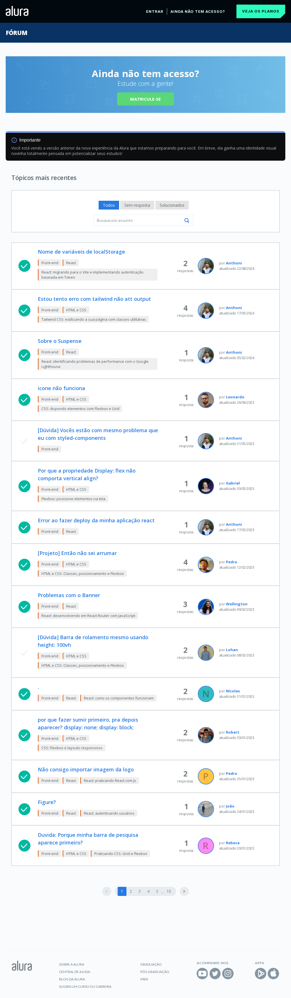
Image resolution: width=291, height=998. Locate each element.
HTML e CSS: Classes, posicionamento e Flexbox (82, 573)
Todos (109, 205)
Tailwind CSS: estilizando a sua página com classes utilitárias (93, 319)
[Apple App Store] (273, 973)
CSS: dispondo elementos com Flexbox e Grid (80, 408)
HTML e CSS (76, 309)
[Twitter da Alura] (215, 973)
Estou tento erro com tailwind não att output (94, 298)
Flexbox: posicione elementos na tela (73, 498)
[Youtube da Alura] (202, 973)
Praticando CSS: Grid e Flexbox (120, 853)
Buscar (186, 220)
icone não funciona (61, 388)
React (71, 262)
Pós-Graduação (154, 972)
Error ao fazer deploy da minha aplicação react (96, 520)
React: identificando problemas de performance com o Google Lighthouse (95, 364)
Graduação (151, 964)
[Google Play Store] (260, 973)
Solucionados (172, 205)
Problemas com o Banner (69, 595)
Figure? (47, 802)
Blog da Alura (72, 979)
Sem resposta (137, 205)
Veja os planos (260, 11)
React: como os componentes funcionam (119, 698)
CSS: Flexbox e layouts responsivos (72, 747)
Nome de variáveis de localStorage (81, 251)
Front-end (49, 262)
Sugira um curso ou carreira (85, 986)
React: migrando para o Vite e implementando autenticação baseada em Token (92, 275)
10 (169, 891)
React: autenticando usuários (109, 813)
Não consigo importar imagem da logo (86, 769)
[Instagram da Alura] (228, 973)
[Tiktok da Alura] (240, 973)
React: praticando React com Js (110, 780)
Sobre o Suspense (60, 341)
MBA (144, 979)
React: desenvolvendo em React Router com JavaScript (88, 615)
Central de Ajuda (74, 972)
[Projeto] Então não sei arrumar (77, 553)
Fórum (16, 33)
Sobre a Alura (71, 964)
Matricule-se (145, 99)
